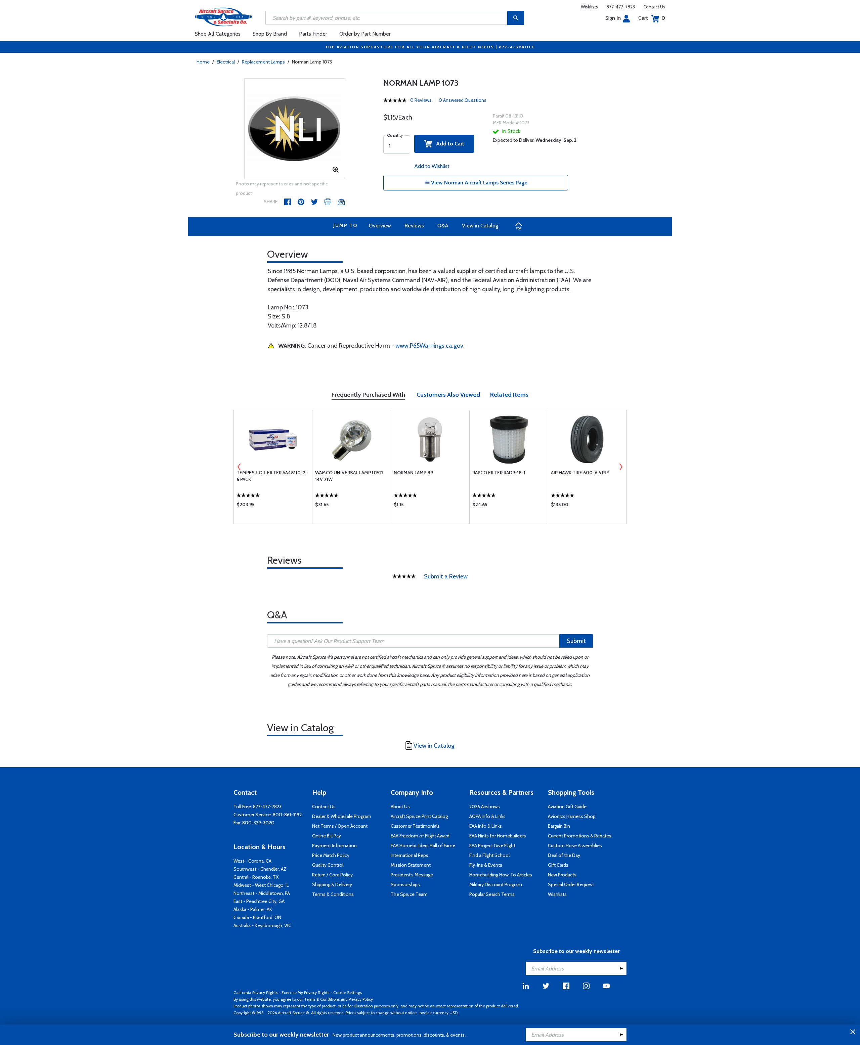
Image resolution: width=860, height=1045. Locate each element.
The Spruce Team (409, 894)
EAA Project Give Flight (492, 845)
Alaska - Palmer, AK (252, 909)
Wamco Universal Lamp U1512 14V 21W (349, 476)
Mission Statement (411, 865)
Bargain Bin (559, 826)
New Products (562, 875)
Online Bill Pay (326, 836)
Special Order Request (571, 884)
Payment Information (334, 845)
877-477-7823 (620, 6)
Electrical (226, 62)
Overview (380, 225)
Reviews (414, 225)
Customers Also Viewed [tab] (448, 394)
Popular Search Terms (492, 894)
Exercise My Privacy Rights (305, 992)
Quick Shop (273, 506)
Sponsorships (405, 884)
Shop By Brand (270, 34)
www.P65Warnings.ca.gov (429, 345)
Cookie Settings (347, 992)
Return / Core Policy (332, 875)
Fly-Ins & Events (485, 865)
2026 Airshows (484, 806)
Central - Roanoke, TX (255, 877)
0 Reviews (421, 100)
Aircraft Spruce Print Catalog (419, 816)
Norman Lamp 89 (413, 473)
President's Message (412, 875)
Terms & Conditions (333, 894)
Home (203, 62)
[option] (295, 129)
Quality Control (327, 865)
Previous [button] (239, 466)
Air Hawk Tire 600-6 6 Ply (580, 473)
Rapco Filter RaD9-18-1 (498, 473)
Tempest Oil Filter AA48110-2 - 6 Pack (272, 476)
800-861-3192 (287, 815)
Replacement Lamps (263, 62)
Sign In (613, 18)
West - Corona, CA (252, 861)
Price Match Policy (330, 855)
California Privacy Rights (255, 992)
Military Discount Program (495, 884)
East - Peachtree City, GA (259, 901)
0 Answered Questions (462, 100)
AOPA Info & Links (487, 816)
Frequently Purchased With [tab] (368, 394)
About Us (400, 806)
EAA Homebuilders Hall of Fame (423, 845)
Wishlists (589, 6)
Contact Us (654, 6)
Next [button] (621, 466)
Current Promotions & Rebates (579, 836)
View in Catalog (480, 225)
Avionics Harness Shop (572, 816)
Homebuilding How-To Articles (500, 875)
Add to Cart (448, 143)
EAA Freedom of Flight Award (420, 836)
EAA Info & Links (485, 826)
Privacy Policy (361, 999)
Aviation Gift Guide (567, 806)
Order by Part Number (365, 34)
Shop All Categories (218, 34)
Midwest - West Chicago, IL (261, 885)
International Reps (409, 855)
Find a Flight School (489, 855)
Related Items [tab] (509, 394)
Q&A (442, 225)
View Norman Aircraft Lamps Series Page (478, 182)
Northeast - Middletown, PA (261, 893)
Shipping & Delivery (332, 884)
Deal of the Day (564, 855)
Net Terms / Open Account (340, 826)
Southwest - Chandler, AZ (260, 869)
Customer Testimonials (415, 826)
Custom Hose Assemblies (575, 845)
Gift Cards (558, 865)
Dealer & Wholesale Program (341, 816)
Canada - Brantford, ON (257, 917)
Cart (651, 18)
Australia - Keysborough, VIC (262, 925)
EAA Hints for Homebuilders (497, 836)
